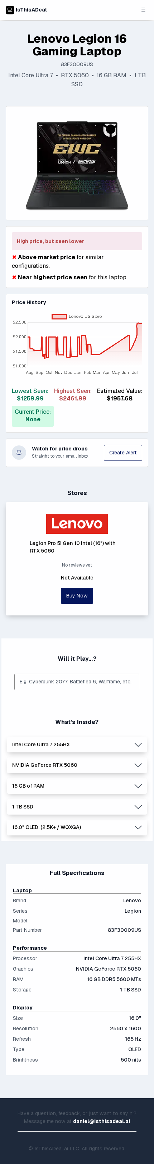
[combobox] (77, 682)
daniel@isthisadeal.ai (101, 1121)
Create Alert (123, 452)
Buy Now (77, 595)
